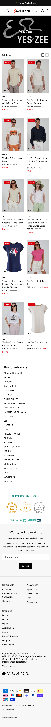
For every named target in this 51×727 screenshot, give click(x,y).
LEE (5, 421)
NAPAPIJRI (9, 425)
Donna (5, 615)
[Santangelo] (25, 11)
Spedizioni (32, 589)
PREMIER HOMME (12, 434)
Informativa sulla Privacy (25, 706)
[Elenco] (47, 55)
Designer (6, 640)
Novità (5, 623)
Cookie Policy (7, 706)
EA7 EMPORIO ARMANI (14, 403)
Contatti (6, 601)
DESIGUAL (9, 395)
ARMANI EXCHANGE (13, 373)
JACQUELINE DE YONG (15, 412)
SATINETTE (9, 442)
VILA (6, 473)
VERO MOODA (10, 468)
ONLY (6, 429)
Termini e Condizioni (9, 709)
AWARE (7, 377)
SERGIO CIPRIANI (12, 447)
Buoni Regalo (8, 644)
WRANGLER (9, 477)
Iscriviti (25, 566)
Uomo (5, 619)
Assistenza (32, 602)
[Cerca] (9, 11)
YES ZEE (8, 481)
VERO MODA (10, 464)
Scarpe (5, 632)
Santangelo (9, 455)
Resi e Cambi (33, 593)
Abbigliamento (9, 628)
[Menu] (3, 11)
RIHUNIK (8, 438)
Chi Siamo (6, 589)
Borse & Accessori (10, 636)
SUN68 (7, 451)
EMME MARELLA (11, 408)
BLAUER (8, 382)
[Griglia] (43, 55)
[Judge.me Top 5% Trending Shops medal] (39, 507)
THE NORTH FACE (12, 460)
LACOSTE (8, 416)
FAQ (29, 598)
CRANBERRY (10, 390)
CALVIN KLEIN (10, 386)
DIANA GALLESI (11, 399)
